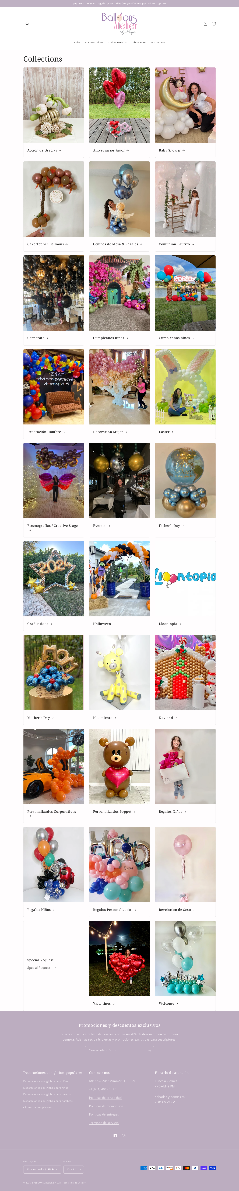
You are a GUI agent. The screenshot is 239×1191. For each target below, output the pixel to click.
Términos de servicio (104, 1123)
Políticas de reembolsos (106, 1106)
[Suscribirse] (150, 1050)
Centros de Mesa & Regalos (115, 244)
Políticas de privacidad (105, 1098)
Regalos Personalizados (113, 910)
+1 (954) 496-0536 (102, 1089)
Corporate (35, 338)
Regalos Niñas (170, 811)
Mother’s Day (38, 718)
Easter (164, 432)
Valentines (102, 1003)
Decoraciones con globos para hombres (48, 1100)
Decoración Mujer (108, 432)
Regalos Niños (39, 910)
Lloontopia (168, 624)
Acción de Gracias (42, 150)
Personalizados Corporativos (51, 811)
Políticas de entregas (104, 1114)
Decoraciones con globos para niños (45, 1087)
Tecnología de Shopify (74, 1183)
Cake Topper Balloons (45, 244)
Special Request (40, 960)
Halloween (102, 624)
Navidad (166, 718)
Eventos (99, 526)
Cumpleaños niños (174, 338)
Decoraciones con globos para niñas (45, 1081)
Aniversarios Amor (109, 150)
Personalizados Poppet (112, 811)
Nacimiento (102, 718)
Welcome (166, 1003)
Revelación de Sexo (175, 910)
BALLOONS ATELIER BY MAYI (47, 1183)
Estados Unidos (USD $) (40, 1169)
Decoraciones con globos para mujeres (47, 1094)
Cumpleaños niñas (108, 338)
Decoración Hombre (44, 432)
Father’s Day (169, 526)
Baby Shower (170, 150)
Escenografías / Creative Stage (52, 526)
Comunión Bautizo (174, 244)
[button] (27, 23)
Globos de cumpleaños (37, 1107)
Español (71, 1169)
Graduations (37, 624)
